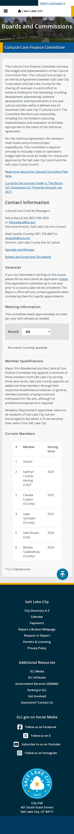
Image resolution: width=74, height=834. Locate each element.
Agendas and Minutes (19, 250)
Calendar (37, 617)
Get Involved (37, 696)
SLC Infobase (37, 677)
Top (62, 574)
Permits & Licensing (37, 642)
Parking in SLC (37, 690)
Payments (37, 623)
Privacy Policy (36, 648)
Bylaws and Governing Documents (28, 257)
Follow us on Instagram (41, 753)
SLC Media (37, 671)
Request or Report (37, 635)
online (63, 279)
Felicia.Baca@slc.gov (22, 222)
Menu (7, 11)
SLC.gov (42, 11)
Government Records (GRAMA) (37, 684)
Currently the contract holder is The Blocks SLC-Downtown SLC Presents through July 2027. (34, 187)
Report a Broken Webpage (37, 629)
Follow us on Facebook (40, 727)
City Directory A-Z (37, 611)
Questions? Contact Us (37, 702)
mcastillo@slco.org (17, 238)
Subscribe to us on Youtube (41, 744)
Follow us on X (41, 736)
